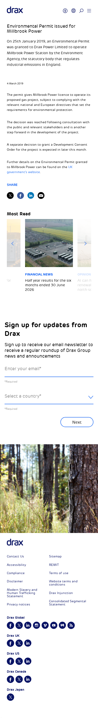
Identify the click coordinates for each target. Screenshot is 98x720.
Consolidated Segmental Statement (67, 602)
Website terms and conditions (63, 582)
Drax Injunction (61, 593)
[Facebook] (20, 195)
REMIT (54, 565)
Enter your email (23, 369)
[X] (10, 195)
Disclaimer (15, 581)
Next (85, 243)
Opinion (84, 274)
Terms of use (58, 573)
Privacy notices (18, 604)
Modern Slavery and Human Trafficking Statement (22, 593)
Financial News (39, 274)
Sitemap (55, 556)
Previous (12, 243)
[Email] (41, 195)
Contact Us (15, 556)
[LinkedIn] (30, 195)
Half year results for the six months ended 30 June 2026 (48, 285)
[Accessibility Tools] (65, 8)
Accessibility (16, 565)
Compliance (16, 573)
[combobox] (49, 399)
